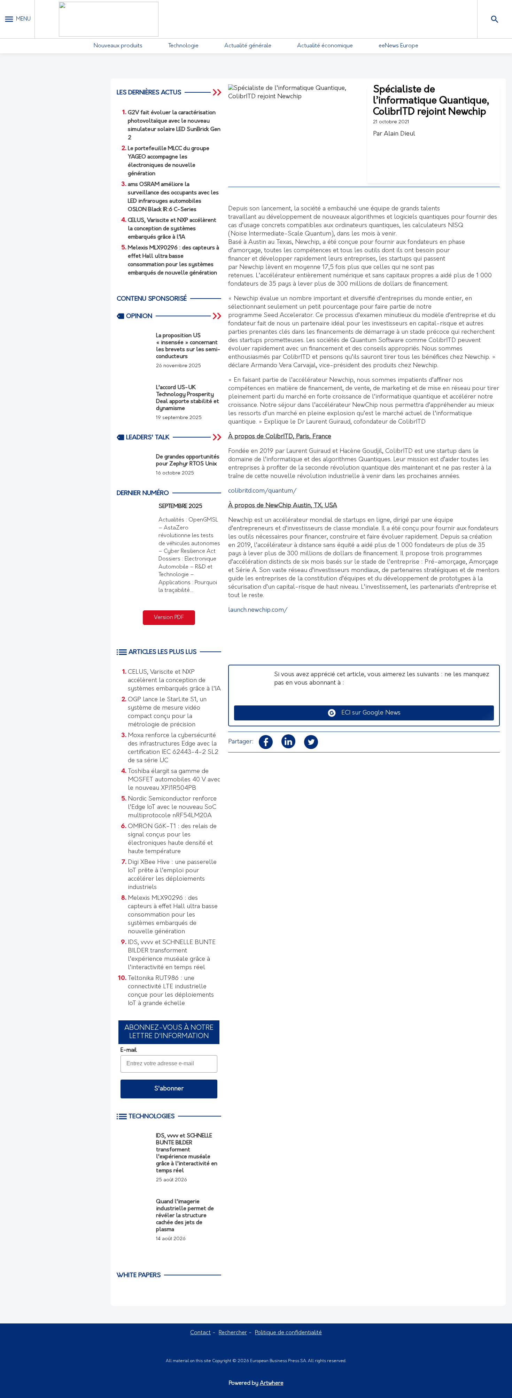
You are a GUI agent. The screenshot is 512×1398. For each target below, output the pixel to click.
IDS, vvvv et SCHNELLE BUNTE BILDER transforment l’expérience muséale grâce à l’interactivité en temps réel (172, 955)
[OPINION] (218, 315)
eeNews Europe (398, 46)
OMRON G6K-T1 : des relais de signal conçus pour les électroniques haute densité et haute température (172, 839)
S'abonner (169, 1089)
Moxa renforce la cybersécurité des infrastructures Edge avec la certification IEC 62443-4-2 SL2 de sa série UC (173, 748)
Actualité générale (247, 46)
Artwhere (272, 1383)
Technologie (183, 46)
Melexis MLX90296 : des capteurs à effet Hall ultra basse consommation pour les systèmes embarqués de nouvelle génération (173, 915)
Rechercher (233, 1333)
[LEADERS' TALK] (218, 437)
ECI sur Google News (368, 713)
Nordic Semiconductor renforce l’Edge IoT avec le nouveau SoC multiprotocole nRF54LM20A (172, 807)
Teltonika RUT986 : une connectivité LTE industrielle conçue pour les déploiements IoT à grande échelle (171, 991)
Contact (200, 1333)
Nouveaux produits (118, 46)
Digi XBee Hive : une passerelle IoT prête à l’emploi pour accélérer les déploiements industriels (172, 875)
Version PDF (169, 617)
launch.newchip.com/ (257, 610)
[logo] (108, 19)
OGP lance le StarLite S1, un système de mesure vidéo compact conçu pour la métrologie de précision (167, 712)
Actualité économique (325, 46)
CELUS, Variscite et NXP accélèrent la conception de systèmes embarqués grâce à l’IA (174, 680)
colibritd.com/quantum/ (262, 491)
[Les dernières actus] (218, 92)
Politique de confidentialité (288, 1333)
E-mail (129, 1050)
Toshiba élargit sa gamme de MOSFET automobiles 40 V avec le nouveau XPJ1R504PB (174, 779)
